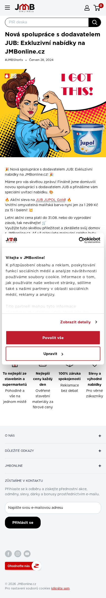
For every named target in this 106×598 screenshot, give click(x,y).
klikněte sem (60, 588)
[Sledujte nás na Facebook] (8, 553)
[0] (97, 8)
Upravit (50, 354)
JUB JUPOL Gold (50, 200)
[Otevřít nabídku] (7, 8)
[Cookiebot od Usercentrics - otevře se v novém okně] (78, 240)
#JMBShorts (14, 59)
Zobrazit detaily (75, 322)
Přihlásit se (22, 522)
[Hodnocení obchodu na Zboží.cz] (23, 566)
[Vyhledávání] (94, 22)
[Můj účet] (87, 8)
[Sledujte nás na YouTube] (27, 553)
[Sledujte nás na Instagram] (17, 553)
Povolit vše (53, 337)
